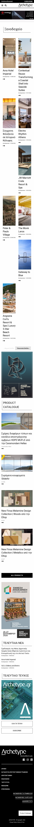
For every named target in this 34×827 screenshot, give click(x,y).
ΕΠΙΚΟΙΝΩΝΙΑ (5, 789)
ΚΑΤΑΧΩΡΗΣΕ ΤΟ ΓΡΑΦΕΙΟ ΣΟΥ (23, 793)
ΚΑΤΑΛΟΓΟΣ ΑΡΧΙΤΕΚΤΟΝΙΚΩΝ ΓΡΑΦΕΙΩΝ (14, 772)
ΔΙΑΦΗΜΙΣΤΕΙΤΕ (27, 801)
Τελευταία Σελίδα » (23, 348)
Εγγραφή (10, 1)
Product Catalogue (25, 813)
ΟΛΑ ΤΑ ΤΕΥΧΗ (17, 724)
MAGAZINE (4, 785)
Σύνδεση (4, 1)
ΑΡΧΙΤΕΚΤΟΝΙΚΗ (6, 775)
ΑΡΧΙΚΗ (3, 769)
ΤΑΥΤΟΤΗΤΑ (5, 782)
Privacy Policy (13, 822)
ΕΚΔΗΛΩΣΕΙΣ (5, 779)
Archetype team (6, 76)
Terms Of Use (20, 822)
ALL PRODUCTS (17, 575)
